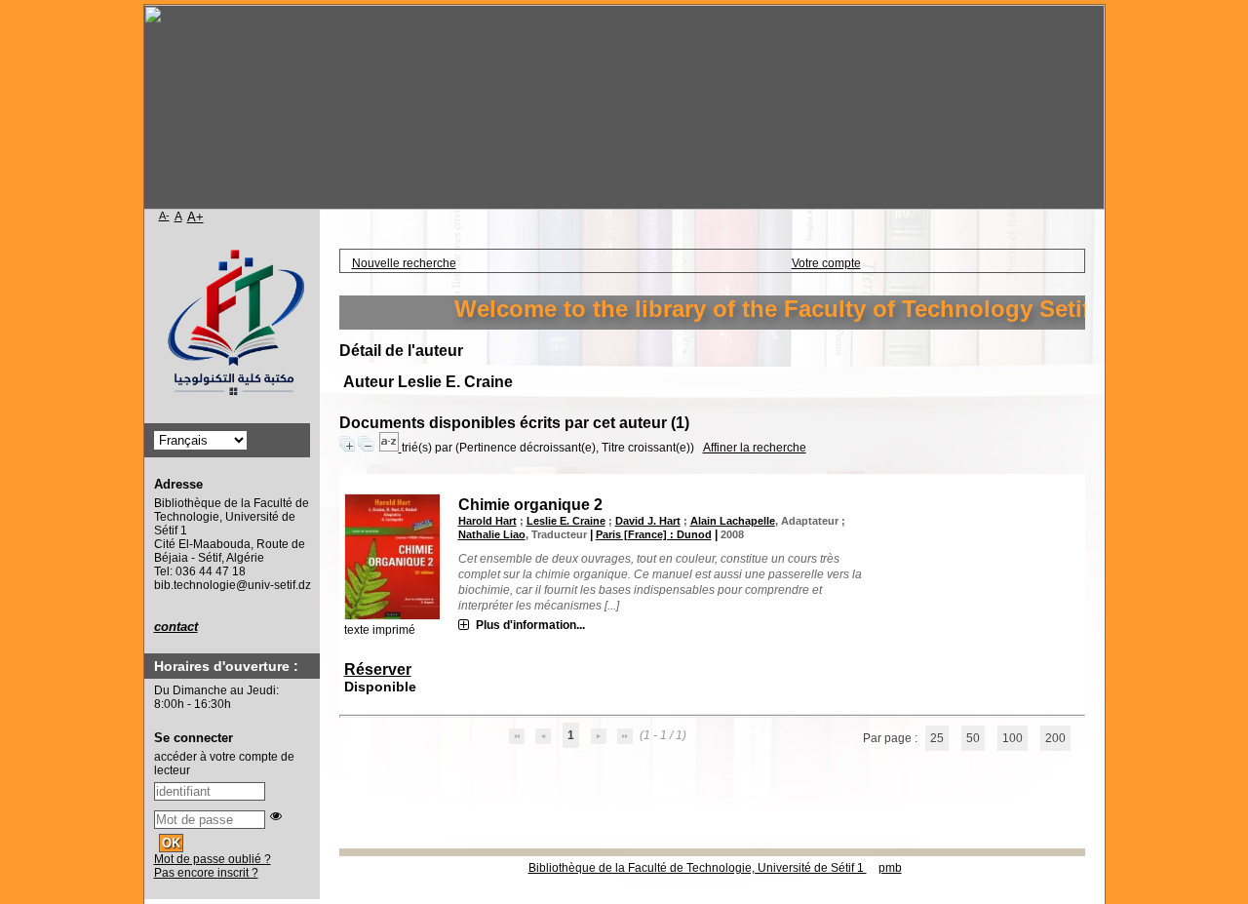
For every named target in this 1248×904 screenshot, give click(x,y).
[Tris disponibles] (390, 447)
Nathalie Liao (492, 534)
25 (937, 738)
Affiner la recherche (754, 447)
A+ (195, 217)
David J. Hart (648, 521)
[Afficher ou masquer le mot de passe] (276, 816)
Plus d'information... (530, 625)
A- (164, 215)
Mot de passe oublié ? (212, 859)
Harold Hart (487, 521)
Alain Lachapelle (732, 521)
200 (1055, 738)
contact (176, 626)
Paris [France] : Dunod (654, 534)
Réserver (377, 669)
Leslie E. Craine (565, 521)
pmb (890, 868)
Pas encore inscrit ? (206, 873)
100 (1012, 738)
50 (973, 738)
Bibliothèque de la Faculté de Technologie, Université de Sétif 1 (697, 868)
